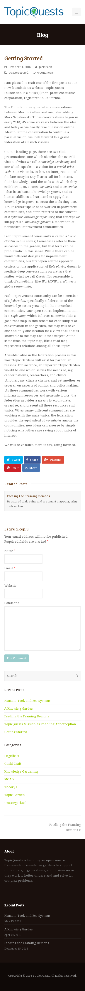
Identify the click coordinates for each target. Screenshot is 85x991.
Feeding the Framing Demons (28, 496)
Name (9, 551)
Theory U (11, 787)
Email (9, 568)
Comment (11, 603)
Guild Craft (12, 763)
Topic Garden (14, 795)
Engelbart (11, 756)
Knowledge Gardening (21, 771)
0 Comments (45, 72)
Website (10, 585)
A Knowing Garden (18, 708)
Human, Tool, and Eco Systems (27, 700)
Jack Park (45, 67)
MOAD (9, 779)
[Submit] (77, 676)
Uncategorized (18, 72)
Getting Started (15, 732)
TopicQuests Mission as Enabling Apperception (40, 724)
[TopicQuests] (33, 12)
